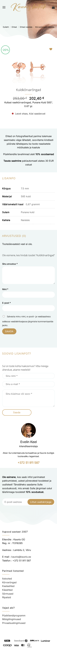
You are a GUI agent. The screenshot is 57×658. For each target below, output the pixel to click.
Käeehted (7, 589)
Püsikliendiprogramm (13, 615)
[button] (4, 7)
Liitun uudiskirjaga (40, 501)
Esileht (6, 27)
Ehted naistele (26, 27)
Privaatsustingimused (13, 623)
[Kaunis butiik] (29, 7)
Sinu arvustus (10, 264)
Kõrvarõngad (9, 582)
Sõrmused (7, 593)
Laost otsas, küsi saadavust (30, 113)
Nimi (5, 289)
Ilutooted (7, 578)
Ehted (14, 27)
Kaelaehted (8, 586)
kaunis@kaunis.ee (21, 556)
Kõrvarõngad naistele (44, 27)
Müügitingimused (11, 619)
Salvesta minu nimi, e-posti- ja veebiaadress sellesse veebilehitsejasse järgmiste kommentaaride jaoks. (27, 321)
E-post (6, 303)
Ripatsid (6, 597)
